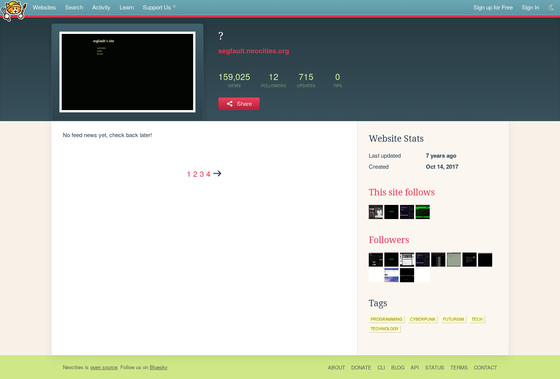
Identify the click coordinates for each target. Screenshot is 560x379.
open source (103, 367)
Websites (44, 7)
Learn (127, 7)
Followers (389, 240)
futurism (453, 319)
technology (384, 328)
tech (477, 319)
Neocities (73, 367)
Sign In (530, 7)
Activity (101, 7)
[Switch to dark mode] (552, 7)
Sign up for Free (493, 7)
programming (386, 319)
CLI (381, 367)
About (336, 367)
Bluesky (159, 367)
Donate (361, 367)
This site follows (402, 192)
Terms (459, 367)
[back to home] (14, 10)
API (415, 367)
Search (74, 7)
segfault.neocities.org (253, 51)
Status (434, 367)
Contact (485, 367)
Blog (398, 367)
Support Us (157, 7)
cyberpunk (422, 319)
